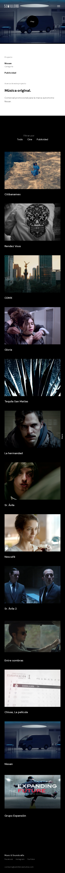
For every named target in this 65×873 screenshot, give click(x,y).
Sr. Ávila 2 (11, 608)
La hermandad (14, 453)
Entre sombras (14, 660)
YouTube (31, 859)
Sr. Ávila (9, 505)
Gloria (8, 350)
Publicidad (42, 139)
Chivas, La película (16, 712)
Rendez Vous (13, 246)
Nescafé (10, 557)
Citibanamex (13, 194)
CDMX (8, 298)
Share (62, 436)
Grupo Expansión (15, 816)
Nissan (9, 764)
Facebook (9, 859)
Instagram (20, 859)
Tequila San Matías (16, 401)
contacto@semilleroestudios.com (19, 867)
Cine (29, 139)
